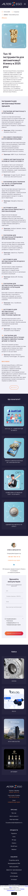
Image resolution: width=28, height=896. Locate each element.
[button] (14, 387)
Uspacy (14, 843)
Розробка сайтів (14, 860)
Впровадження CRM (14, 863)
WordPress (14, 846)
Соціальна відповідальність (14, 822)
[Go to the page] (12, 4)
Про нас (14, 813)
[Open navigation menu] (24, 4)
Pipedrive (14, 833)
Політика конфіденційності (14, 884)
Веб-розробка (14, 866)
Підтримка (14, 873)
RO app (14, 840)
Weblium (14, 849)
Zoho (14, 836)
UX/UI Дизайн (14, 876)
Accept (14, 893)
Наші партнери (14, 819)
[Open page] (14, 416)
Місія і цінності (14, 816)
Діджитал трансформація (14, 870)
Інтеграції (14, 879)
